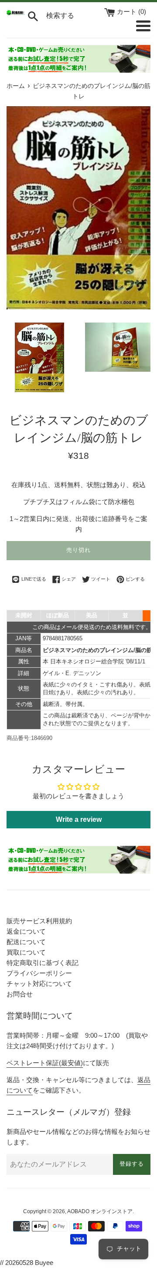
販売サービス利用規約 (39, 921)
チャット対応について (39, 983)
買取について (26, 952)
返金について (26, 931)
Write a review (79, 819)
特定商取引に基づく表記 (42, 962)
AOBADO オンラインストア (100, 1211)
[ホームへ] (16, 13)
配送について (26, 941)
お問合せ (20, 994)
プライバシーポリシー (39, 973)
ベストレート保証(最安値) (45, 1062)
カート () (131, 11)
